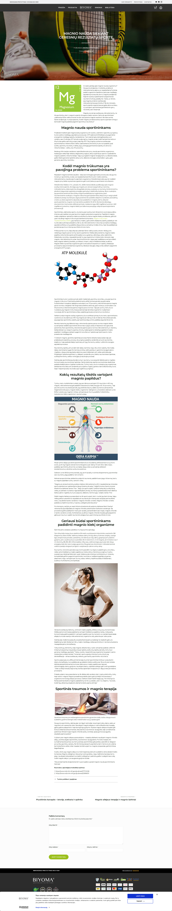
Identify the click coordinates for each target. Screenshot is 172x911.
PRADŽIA (61, 7)
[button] (155, 7)
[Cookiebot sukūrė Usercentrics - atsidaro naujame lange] (24, 907)
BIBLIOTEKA (109, 7)
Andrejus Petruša (90, 48)
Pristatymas (138, 2)
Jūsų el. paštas (92, 847)
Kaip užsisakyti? (127, 2)
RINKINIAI (98, 7)
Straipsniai (88, 51)
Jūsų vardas (53, 847)
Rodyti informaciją (41, 907)
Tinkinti (139, 901)
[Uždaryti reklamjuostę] (157, 894)
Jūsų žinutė (53, 825)
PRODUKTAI (72, 7)
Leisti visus (140, 896)
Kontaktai (147, 2)
